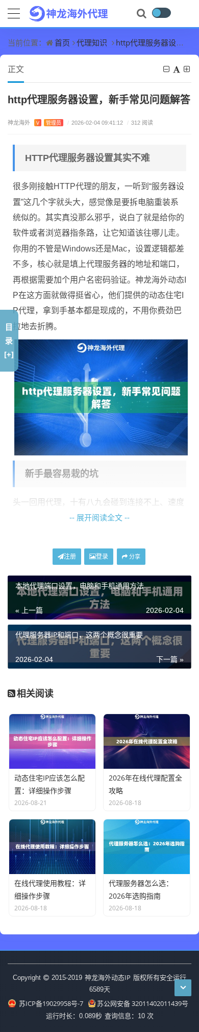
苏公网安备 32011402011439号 (142, 1003)
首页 (62, 42)
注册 (70, 556)
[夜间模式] (161, 13)
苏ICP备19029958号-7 (50, 1003)
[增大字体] (187, 69)
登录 (102, 556)
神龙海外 (34, 122)
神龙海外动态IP (108, 977)
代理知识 (92, 42)
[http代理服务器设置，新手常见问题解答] (101, 396)
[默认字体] (177, 69)
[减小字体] (167, 69)
